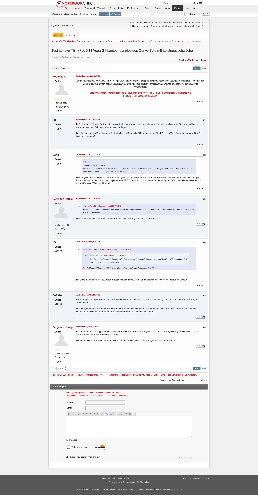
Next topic (201, 60)
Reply (197, 68)
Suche (158, 8)
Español (95, 489)
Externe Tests (116, 8)
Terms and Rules (194, 478)
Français (104, 489)
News (77, 8)
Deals (147, 8)
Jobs (167, 8)
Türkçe (158, 489)
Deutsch (79, 489)
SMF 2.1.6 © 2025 (109, 479)
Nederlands (122, 489)
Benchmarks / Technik (95, 8)
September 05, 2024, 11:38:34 (88, 326)
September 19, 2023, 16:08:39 (88, 198)
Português (140, 489)
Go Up (53, 368)
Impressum (190, 8)
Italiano (113, 489)
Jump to (163, 379)
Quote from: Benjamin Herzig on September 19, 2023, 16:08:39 (108, 249)
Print (204, 68)
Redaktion (58, 76)
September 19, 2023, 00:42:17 (88, 119)
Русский (150, 489)
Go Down (55, 68)
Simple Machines (124, 479)
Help (184, 478)
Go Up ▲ (205, 478)
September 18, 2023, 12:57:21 (88, 76)
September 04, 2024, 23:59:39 (88, 294)
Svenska (166, 489)
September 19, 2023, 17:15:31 (88, 241)
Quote (202, 101)
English (87, 489)
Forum (177, 8)
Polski (131, 489)
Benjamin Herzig (62, 199)
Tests (67, 8)
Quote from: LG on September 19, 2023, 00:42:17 (103, 206)
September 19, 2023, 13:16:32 (88, 154)
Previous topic (186, 60)
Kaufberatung (133, 8)
